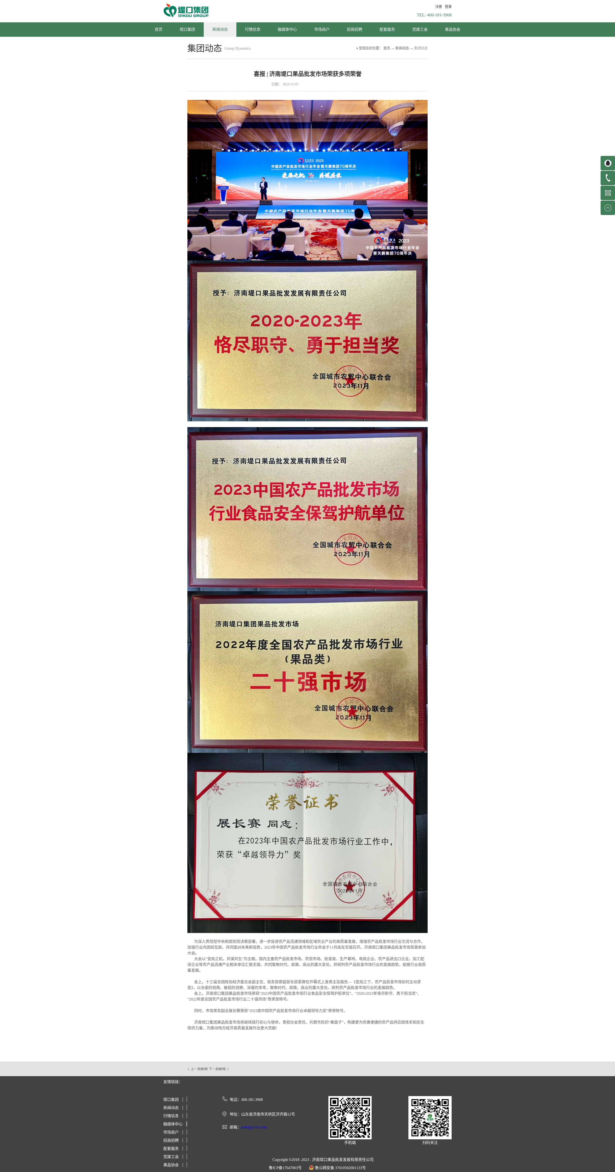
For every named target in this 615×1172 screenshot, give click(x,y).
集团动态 (421, 48)
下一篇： (219, 1069)
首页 (158, 29)
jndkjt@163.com (254, 1127)
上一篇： (197, 1069)
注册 (438, 6)
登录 (448, 6)
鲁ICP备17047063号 (285, 1168)
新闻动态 (402, 48)
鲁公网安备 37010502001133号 (340, 1168)
